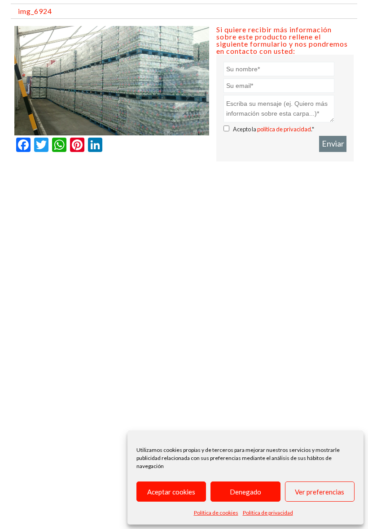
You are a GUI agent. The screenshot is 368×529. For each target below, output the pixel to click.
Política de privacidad (268, 512)
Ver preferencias (319, 492)
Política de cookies (216, 512)
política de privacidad (284, 129)
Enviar (333, 143)
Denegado (245, 492)
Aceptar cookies (171, 492)
